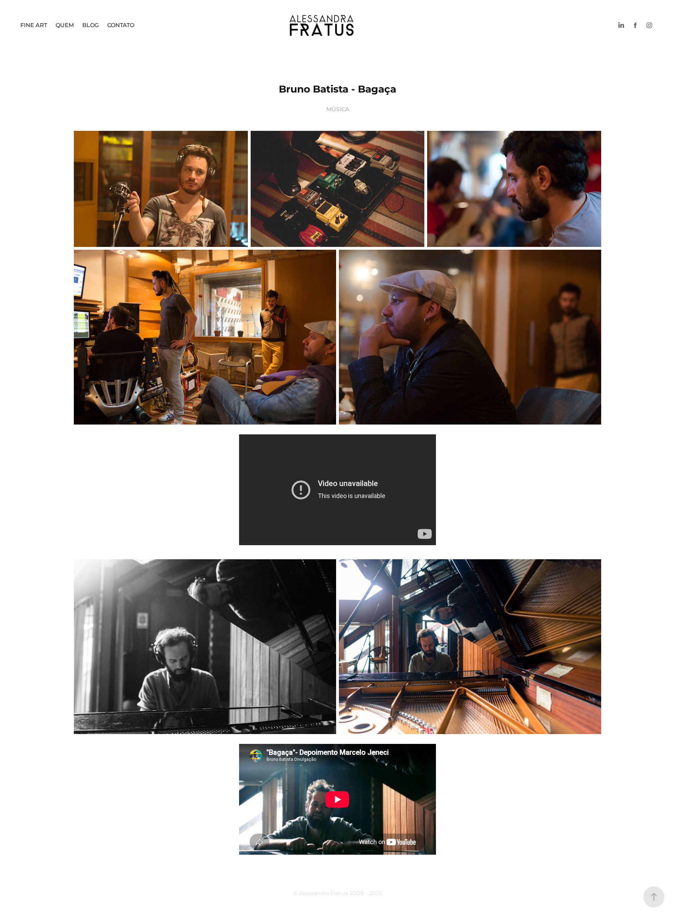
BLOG (90, 25)
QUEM (65, 25)
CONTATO (120, 25)
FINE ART (33, 25)
